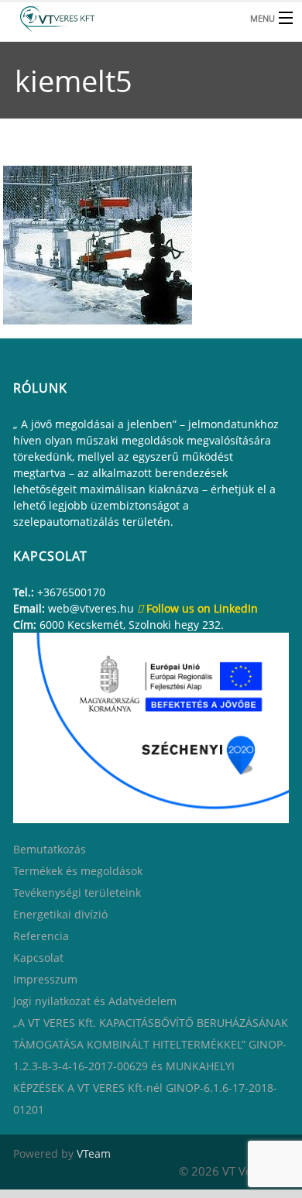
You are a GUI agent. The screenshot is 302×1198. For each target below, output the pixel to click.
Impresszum (45, 979)
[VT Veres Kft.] (119, 17)
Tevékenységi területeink (77, 892)
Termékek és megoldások (77, 870)
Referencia (41, 936)
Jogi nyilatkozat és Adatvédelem (95, 1001)
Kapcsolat (38, 957)
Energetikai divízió (60, 914)
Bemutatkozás (49, 849)
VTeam (94, 1153)
